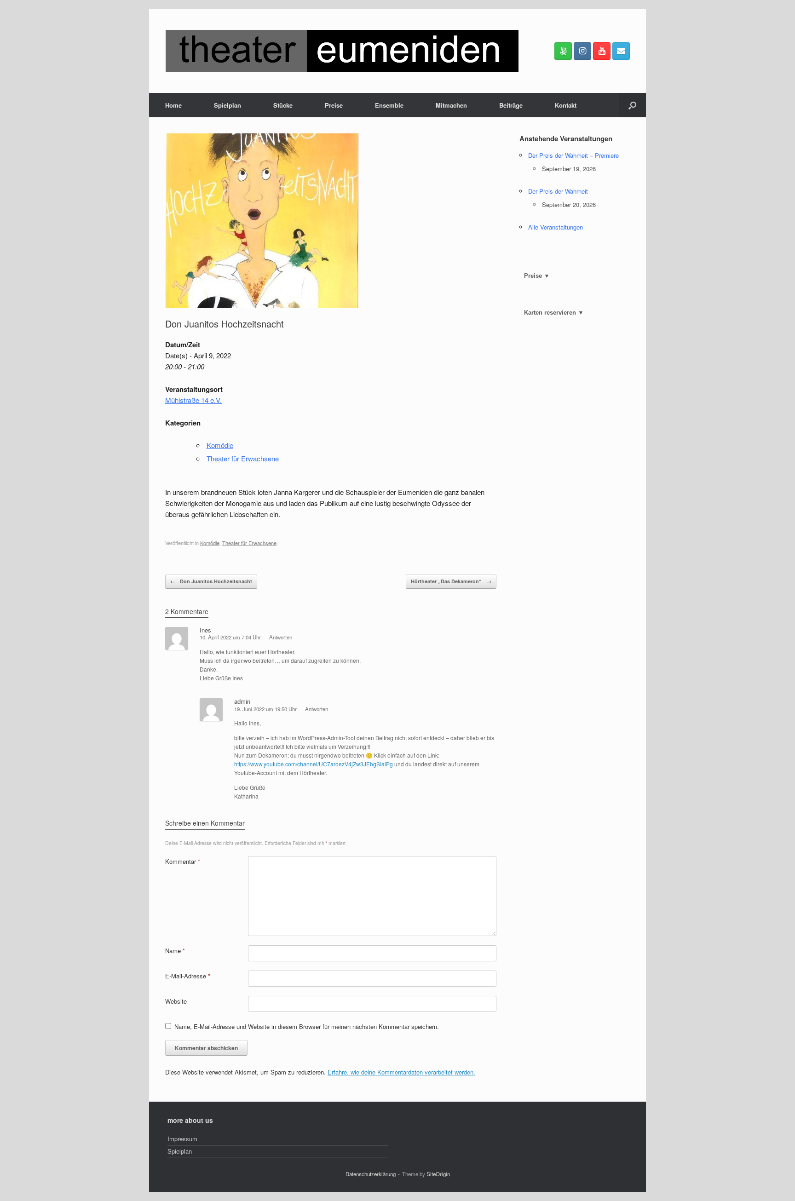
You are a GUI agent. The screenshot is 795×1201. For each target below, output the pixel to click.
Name (175, 950)
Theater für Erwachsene (243, 458)
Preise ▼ (537, 275)
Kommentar (182, 861)
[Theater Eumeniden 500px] (563, 51)
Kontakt (565, 105)
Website (176, 1001)
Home (173, 105)
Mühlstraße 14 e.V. (193, 400)
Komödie (220, 445)
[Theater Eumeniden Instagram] (582, 51)
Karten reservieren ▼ (554, 312)
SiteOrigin (438, 1174)
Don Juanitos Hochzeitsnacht (211, 581)
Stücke (283, 105)
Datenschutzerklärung (371, 1174)
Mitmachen (451, 105)
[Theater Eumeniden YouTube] (602, 51)
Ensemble (389, 105)
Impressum (182, 1138)
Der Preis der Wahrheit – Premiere (573, 155)
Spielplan (227, 105)
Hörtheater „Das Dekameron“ (451, 581)
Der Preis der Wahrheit (558, 191)
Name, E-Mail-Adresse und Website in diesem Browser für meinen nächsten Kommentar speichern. (306, 1026)
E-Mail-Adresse (187, 975)
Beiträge (511, 105)
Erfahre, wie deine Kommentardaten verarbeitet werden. (401, 1072)
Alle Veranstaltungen (555, 227)
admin (242, 701)
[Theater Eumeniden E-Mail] (621, 51)
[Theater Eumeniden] (341, 51)
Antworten (280, 637)
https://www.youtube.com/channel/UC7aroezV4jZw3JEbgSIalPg (313, 764)
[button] (632, 105)
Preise (334, 105)
